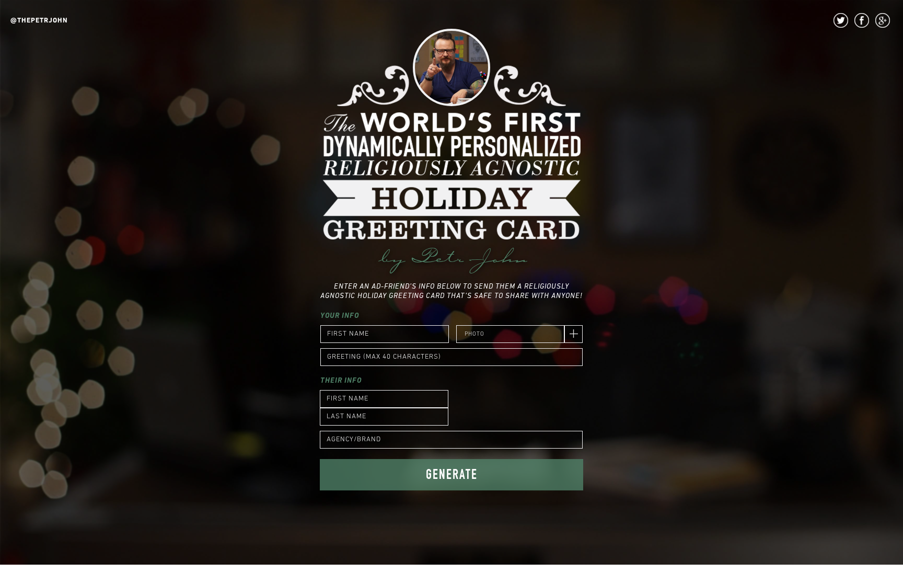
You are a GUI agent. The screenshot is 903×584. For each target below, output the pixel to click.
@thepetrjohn (39, 20)
